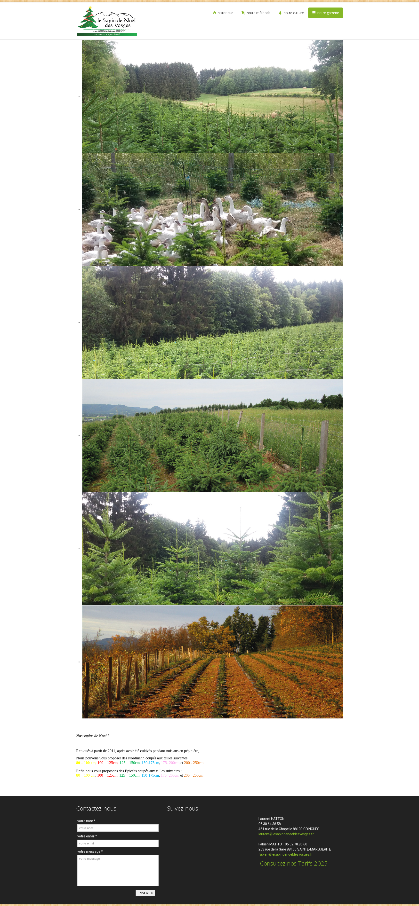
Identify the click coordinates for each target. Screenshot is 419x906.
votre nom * (86, 821)
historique (225, 12)
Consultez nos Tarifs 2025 (293, 863)
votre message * (90, 851)
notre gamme (328, 12)
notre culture (294, 12)
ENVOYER (145, 892)
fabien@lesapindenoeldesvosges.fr (286, 854)
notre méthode (259, 12)
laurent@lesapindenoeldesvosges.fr (286, 834)
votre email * (87, 836)
